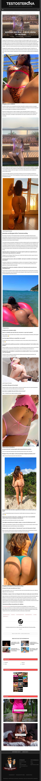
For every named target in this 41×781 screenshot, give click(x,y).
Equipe (32, 761)
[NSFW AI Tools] (25, 672)
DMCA (20, 763)
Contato (32, 763)
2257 (20, 767)
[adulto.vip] (20, 682)
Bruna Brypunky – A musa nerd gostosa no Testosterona (15, 649)
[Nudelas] (25, 682)
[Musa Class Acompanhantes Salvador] (15, 677)
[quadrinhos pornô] (15, 682)
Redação (12, 36)
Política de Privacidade (22, 764)
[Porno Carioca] (25, 677)
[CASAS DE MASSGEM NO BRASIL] (20, 734)
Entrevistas (13, 614)
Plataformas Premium (28, 614)
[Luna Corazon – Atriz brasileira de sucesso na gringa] (6, 643)
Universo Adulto (5, 616)
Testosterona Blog (6, 606)
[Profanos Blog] (15, 687)
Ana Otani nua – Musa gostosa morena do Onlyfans (34, 649)
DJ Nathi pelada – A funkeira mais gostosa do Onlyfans (34, 643)
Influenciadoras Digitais (20, 614)
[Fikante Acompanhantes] (20, 677)
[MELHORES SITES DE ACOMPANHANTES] (20, 710)
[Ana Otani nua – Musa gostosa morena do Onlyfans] (25, 650)
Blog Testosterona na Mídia (35, 764)
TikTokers (34, 614)
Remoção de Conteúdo (22, 761)
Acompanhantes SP (11, 774)
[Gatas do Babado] (20, 687)
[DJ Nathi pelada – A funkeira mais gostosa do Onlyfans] (25, 643)
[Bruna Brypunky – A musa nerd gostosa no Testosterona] (6, 650)
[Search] (38, 9)
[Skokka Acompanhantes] (15, 672)
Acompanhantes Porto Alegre (20, 774)
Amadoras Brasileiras (6, 614)
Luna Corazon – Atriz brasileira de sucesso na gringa (15, 643)
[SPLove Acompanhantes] (20, 672)
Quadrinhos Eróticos (29, 774)
